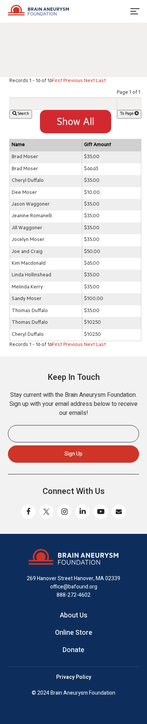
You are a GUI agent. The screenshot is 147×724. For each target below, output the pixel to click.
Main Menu (134, 11)
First (57, 81)
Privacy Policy (73, 677)
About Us (73, 615)
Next (89, 81)
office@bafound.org (73, 587)
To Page (127, 114)
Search (23, 114)
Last (101, 81)
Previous (73, 81)
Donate (73, 650)
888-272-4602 (73, 595)
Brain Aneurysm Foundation (38, 11)
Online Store (73, 633)
